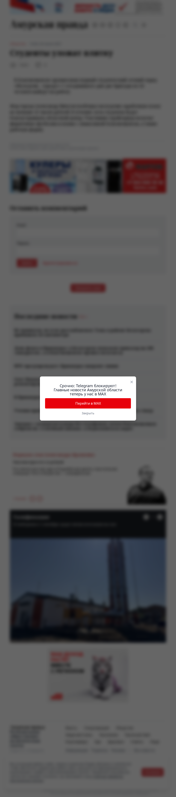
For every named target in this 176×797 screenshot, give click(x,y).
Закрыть (88, 413)
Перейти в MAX (88, 403)
